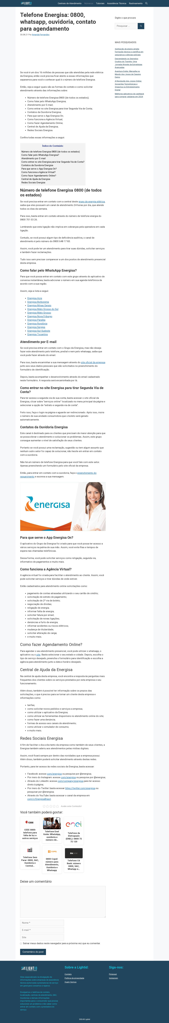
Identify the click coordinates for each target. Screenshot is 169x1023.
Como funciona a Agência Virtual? (38, 172)
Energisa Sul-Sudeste (38, 330)
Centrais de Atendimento (70, 3)
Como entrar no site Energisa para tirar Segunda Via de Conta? (52, 161)
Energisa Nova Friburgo (39, 316)
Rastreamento (136, 3)
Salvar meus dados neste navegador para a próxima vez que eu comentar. (61, 943)
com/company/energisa (70, 781)
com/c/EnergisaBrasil (39, 799)
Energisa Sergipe (36, 327)
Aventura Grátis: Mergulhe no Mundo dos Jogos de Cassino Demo (128, 74)
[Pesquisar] (141, 26)
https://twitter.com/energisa (80, 788)
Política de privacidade (74, 978)
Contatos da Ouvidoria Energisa (37, 165)
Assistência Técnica (116, 3)
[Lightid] (26, 3)
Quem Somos (70, 982)
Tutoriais (100, 3)
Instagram (113, 978)
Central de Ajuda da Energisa (35, 179)
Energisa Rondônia (37, 323)
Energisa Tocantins (37, 334)
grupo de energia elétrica (92, 201)
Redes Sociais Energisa (33, 182)
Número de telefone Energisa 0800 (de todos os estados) (50, 151)
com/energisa (54, 773)
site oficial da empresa (93, 362)
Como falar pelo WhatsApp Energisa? (40, 155)
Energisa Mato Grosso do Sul (42, 309)
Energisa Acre (34, 298)
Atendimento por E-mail (33, 158)
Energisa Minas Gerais (39, 305)
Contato (68, 974)
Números (88, 3)
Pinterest (113, 974)
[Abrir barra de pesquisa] (146, 3)
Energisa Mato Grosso (39, 312)
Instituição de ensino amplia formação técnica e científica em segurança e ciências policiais (129, 52)
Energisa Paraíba (36, 320)
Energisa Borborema (38, 302)
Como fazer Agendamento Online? (38, 175)
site (38, 654)
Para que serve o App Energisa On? (39, 168)
